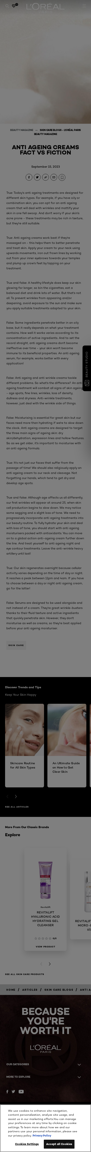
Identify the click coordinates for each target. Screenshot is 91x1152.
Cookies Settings (27, 1144)
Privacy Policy (42, 1135)
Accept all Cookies (59, 1144)
